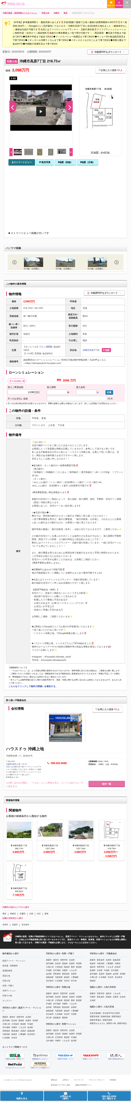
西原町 (23, 1023)
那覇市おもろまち (97, 1023)
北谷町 (28, 1016)
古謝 (31, 913)
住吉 (39, 913)
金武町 (30, 1027)
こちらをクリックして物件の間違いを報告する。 (33, 686)
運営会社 (54, 1080)
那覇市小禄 (111, 1023)
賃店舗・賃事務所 (10, 965)
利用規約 (113, 1080)
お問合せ (65, 1080)
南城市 (14, 1034)
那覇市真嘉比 (95, 1019)
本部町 (35, 1020)
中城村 (30, 1023)
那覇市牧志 (122, 1023)
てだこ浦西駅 (45, 346)
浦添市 (12, 1016)
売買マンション (9, 990)
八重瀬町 (22, 1034)
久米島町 (6, 1037)
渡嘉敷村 (57, 1017)
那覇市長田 (107, 1019)
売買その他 (7, 995)
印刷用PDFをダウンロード (108, 51)
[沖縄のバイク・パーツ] (90, 1055)
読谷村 (14, 1020)
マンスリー (7, 1000)
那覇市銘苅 (116, 1016)
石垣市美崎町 (95, 1013)
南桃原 (13, 913)
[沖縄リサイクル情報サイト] (40, 1064)
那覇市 (5, 1016)
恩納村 (21, 1020)
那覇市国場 (94, 1016)
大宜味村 (15, 1023)
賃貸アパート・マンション (13, 960)
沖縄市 (86, 350)
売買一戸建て (8, 985)
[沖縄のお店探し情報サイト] (15, 1055)
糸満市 (5, 924)
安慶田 (22, 913)
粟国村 (65, 1017)
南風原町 (31, 1030)
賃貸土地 (6, 975)
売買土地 (6, 980)
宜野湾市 (20, 1016)
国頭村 (67, 966)
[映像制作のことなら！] (40, 1055)
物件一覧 (106, 783)
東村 (73, 966)
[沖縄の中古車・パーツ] (65, 1055)
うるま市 (22, 1027)
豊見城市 (15, 1030)
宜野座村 (6, 1030)
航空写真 (45, 162)
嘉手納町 (6, 1020)
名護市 (15, 924)
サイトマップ (79, 1080)
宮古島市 (25, 924)
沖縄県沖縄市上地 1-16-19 (16, 764)
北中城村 (6, 1027)
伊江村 (74, 980)
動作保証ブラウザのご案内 (60, 1085)
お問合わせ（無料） (65, 1097)
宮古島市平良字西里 (111, 1013)
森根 (46, 913)
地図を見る (21, 1098)
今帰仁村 (6, 1023)
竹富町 (74, 1014)
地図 (107, 350)
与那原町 (6, 1034)
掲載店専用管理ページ (83, 1085)
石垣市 (14, 1037)
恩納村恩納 (105, 1016)
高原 (91, 350)
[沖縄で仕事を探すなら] (116, 1055)
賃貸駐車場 (7, 970)
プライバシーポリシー (97, 1080)
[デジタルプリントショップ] (15, 1064)
